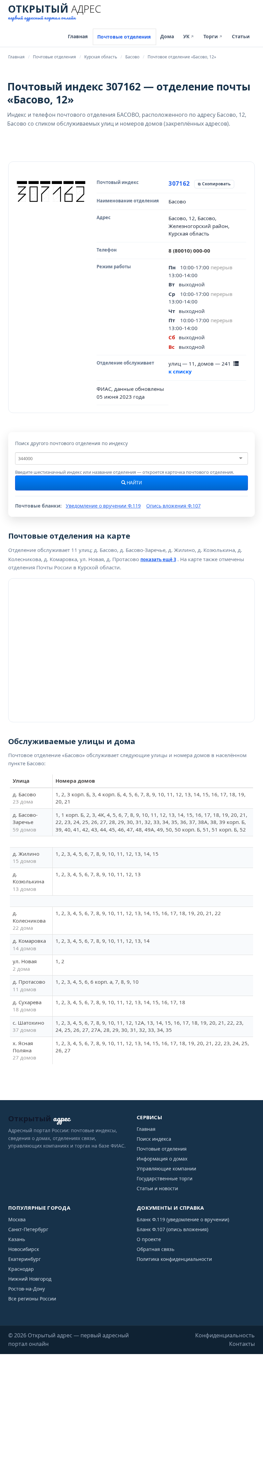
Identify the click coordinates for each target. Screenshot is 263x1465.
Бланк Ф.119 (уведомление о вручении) (183, 1219)
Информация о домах (162, 1158)
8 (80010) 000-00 (189, 250)
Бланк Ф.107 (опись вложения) (172, 1229)
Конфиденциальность (225, 1335)
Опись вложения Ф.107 (173, 505)
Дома (167, 36)
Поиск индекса (154, 1139)
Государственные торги (164, 1178)
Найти (134, 483)
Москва (17, 1219)
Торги (213, 36)
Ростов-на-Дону (26, 1288)
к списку (180, 371)
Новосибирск (23, 1249)
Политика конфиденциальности (174, 1259)
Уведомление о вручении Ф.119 (103, 505)
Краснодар (21, 1269)
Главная (78, 36)
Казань (16, 1239)
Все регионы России (32, 1298)
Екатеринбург (24, 1259)
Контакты (242, 1344)
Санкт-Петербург (28, 1229)
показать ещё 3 (158, 559)
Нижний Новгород (29, 1279)
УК (188, 36)
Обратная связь (155, 1249)
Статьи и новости (157, 1188)
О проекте (149, 1239)
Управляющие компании (166, 1168)
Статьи (241, 36)
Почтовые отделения (124, 36)
